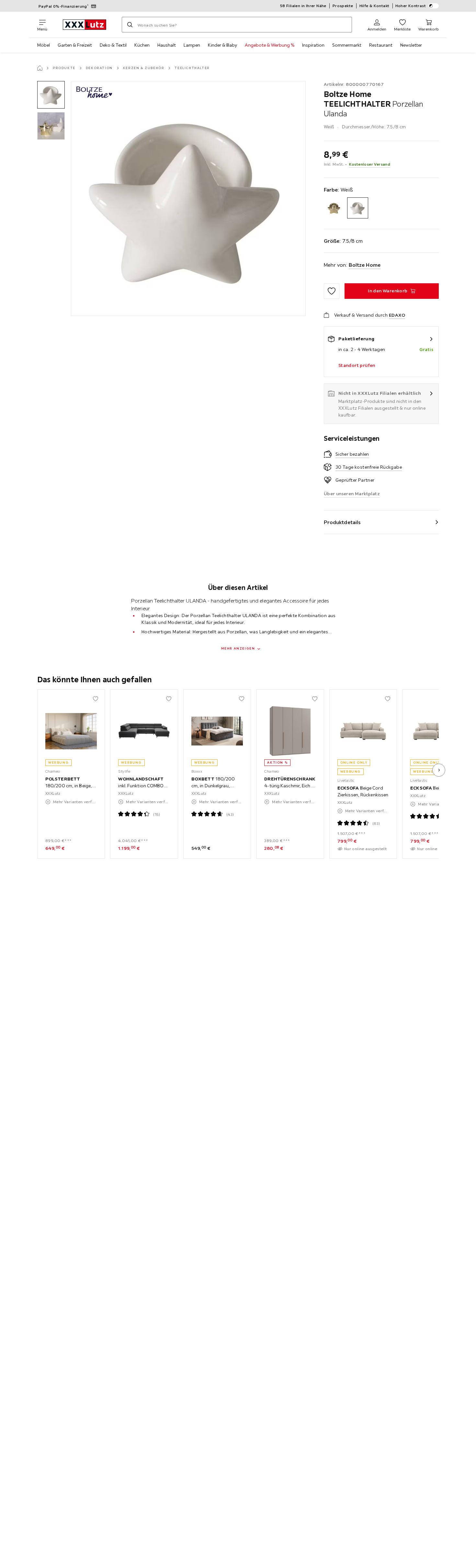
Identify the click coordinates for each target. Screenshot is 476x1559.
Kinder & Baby (222, 45)
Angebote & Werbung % (269, 45)
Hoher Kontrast (410, 5)
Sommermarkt (346, 45)
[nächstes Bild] (438, 770)
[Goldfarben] (334, 207)
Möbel (43, 45)
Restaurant (380, 45)
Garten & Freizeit (75, 45)
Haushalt (166, 45)
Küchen (142, 45)
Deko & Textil (113, 45)
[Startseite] (39, 68)
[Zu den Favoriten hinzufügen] (331, 291)
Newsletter (411, 45)
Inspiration (313, 45)
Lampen (192, 45)
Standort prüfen (356, 365)
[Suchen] (130, 24)
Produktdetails (342, 522)
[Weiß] (357, 207)
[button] (51, 95)
